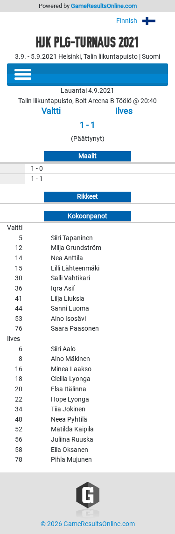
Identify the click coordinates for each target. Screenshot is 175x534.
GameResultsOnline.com (104, 5)
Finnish (127, 21)
